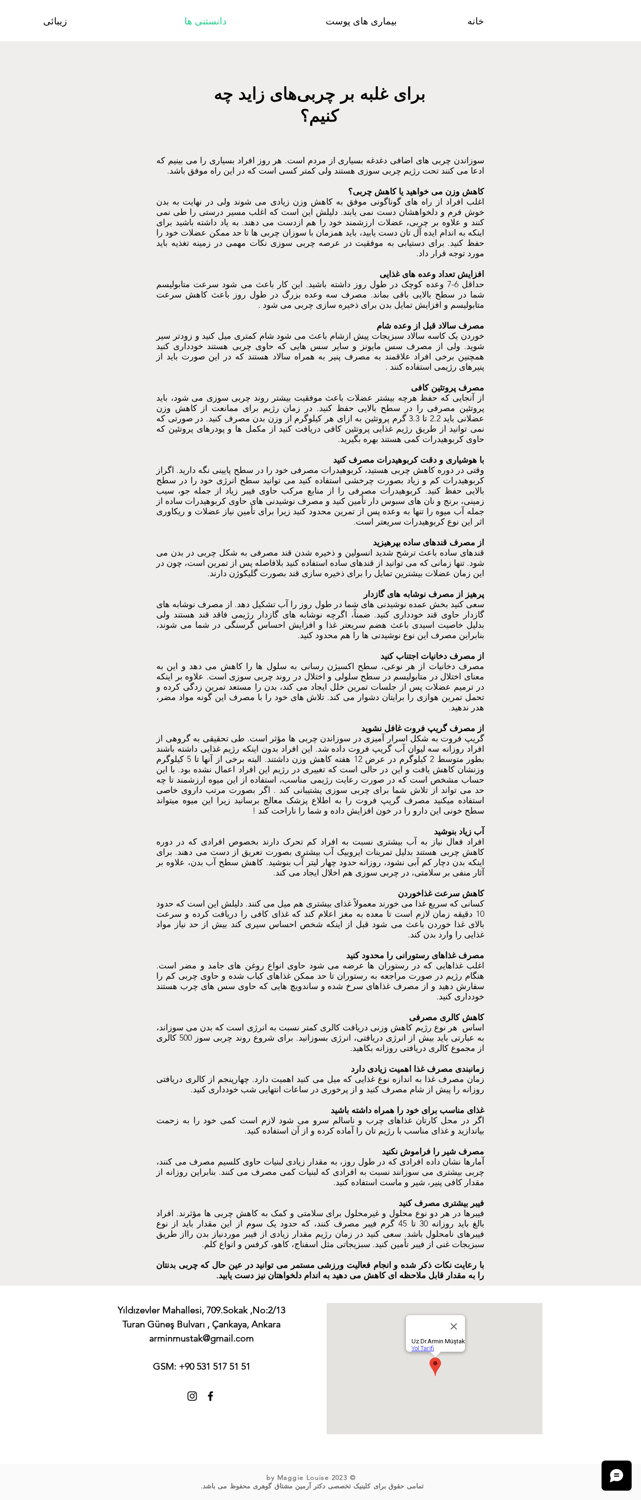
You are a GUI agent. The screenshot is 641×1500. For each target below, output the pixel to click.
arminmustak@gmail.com (201, 1338)
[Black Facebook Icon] (210, 1396)
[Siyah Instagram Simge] (192, 1396)
